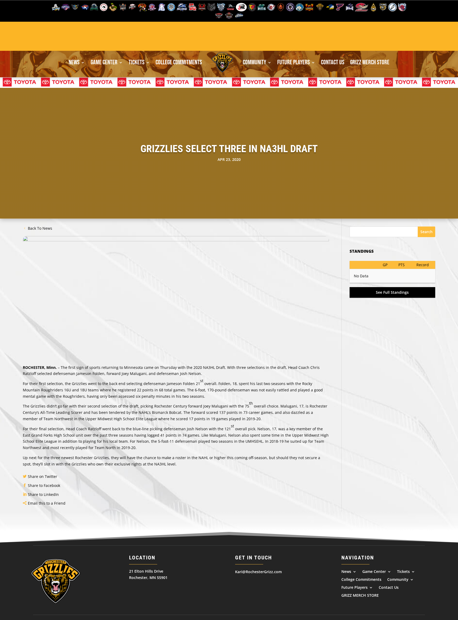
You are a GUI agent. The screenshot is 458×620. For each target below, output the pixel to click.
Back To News (40, 228)
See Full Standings (392, 292)
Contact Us (332, 62)
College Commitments (179, 62)
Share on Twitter (42, 476)
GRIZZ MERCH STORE (369, 62)
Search (426, 231)
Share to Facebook (44, 485)
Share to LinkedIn (43, 494)
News (74, 62)
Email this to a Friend (46, 503)
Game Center (104, 62)
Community (254, 62)
